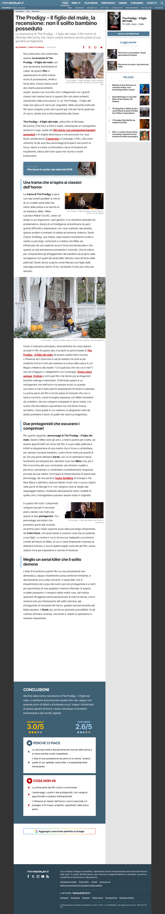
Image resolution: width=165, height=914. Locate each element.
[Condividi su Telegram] (101, 47)
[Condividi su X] (89, 47)
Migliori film (92, 8)
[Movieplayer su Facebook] (28, 876)
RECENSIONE (21, 47)
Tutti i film (104, 8)
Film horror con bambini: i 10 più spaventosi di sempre (132, 54)
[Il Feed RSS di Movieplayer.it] (47, 876)
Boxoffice (159, 8)
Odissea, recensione (18, 8)
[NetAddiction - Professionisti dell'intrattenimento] (81, 893)
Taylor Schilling (64, 478)
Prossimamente (132, 8)
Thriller (141, 24)
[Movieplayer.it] (13, 3)
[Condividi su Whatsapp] (95, 47)
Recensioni (79, 8)
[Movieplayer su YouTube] (42, 876)
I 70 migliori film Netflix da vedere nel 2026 (123, 121)
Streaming (137, 3)
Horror (134, 24)
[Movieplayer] (38, 871)
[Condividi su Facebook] (83, 47)
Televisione (90, 3)
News (70, 8)
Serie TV (76, 3)
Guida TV (152, 3)
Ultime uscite (117, 8)
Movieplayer (20, 11)
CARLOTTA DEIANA (36, 47)
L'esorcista (52, 138)
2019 (128, 24)
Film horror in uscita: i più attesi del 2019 (133, 65)
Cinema (123, 3)
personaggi (108, 3)
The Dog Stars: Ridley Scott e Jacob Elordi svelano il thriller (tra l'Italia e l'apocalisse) (125, 110)
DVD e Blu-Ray (146, 8)
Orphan (37, 376)
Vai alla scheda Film (128, 34)
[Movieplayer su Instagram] (38, 876)
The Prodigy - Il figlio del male (134, 19)
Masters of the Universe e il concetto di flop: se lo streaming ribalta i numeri (124, 87)
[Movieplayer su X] (33, 876)
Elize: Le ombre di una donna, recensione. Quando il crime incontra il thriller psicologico (125, 134)
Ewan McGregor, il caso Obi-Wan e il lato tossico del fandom (124, 99)
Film (65, 3)
